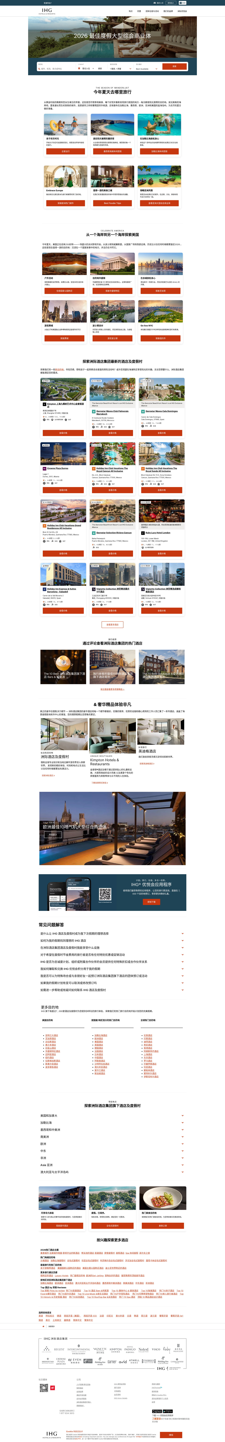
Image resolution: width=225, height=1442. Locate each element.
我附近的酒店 (46, 1275)
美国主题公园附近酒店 (93, 1268)
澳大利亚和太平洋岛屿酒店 (88, 1283)
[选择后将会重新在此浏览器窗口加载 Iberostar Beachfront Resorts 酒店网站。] (48, 1361)
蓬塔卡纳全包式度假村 (156, 1260)
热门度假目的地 (77, 1275)
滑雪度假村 (109, 1253)
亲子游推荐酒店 (47, 1268)
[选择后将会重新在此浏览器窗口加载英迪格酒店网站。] (130, 1349)
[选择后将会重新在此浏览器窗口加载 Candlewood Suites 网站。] (177, 1361)
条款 (80, 1436)
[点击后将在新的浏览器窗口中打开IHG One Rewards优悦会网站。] (168, 1368)
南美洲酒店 (128, 1283)
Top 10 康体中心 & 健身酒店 (125, 1290)
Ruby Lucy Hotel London (158, 533)
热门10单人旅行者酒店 (166, 1294)
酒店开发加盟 (81, 1395)
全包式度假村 (73, 1260)
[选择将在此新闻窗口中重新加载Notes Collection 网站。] (143, 1349)
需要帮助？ (81, 1405)
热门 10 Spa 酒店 (127, 1297)
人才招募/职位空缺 (83, 1384)
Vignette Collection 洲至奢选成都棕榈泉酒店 (163, 590)
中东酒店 (139, 1283)
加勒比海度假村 (58, 1260)
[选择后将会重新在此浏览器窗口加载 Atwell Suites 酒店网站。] (134, 1361)
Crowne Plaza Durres (57, 468)
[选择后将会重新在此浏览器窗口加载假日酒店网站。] (100, 1361)
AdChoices (156, 1387)
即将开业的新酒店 (71, 1253)
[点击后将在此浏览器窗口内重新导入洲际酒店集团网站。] (55, 1339)
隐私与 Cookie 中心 (159, 1395)
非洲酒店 (150, 1283)
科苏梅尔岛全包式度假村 (111, 1260)
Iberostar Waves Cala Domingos (162, 411)
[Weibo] (52, 1388)
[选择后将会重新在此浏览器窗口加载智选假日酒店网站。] (87, 1361)
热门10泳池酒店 (77, 1297)
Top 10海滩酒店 (148, 1290)
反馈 (153, 1402)
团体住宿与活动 (152, 11)
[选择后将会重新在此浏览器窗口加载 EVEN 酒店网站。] (74, 1361)
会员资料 (117, 1394)
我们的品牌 (168, 11)
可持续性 (117, 1391)
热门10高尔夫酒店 (66, 1294)
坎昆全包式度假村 (90, 1260)
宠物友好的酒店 (112, 1275)
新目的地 (59, 369)
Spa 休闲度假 (132, 1253)
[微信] (44, 1387)
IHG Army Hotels (120, 1398)
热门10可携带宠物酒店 (143, 1294)
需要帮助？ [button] (48, 3)
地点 (131, 11)
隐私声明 (78, 1439)
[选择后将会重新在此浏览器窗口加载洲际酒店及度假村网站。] (79, 1349)
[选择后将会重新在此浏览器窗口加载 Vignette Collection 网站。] (100, 1348)
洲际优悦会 (182, 11)
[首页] (43, 1326)
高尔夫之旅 (144, 1253)
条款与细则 (156, 1384)
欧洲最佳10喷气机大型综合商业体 (75, 827)
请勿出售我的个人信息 (160, 1398)
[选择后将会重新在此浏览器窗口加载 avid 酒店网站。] (123, 1361)
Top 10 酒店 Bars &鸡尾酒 (96, 1290)
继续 (171, 1435)
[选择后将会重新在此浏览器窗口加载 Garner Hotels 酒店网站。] (112, 1361)
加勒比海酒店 (46, 1283)
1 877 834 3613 (67, 1413)
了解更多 (156, 1418)
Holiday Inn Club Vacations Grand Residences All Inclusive (64, 526)
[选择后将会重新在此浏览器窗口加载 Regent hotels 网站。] (59, 1349)
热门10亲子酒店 (166, 1290)
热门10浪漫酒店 (73, 1290)
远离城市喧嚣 (55, 1253)
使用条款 (155, 1391)
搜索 (174, 66)
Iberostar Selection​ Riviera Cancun (114, 533)
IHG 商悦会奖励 (120, 1384)
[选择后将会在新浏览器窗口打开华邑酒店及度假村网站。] (178, 1349)
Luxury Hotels (61, 1275)
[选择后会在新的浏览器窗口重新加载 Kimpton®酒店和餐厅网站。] (115, 1349)
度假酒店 (120, 1253)
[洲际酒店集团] (47, 11)
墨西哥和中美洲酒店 (111, 1283)
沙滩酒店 (44, 1260)
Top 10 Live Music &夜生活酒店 (93, 1294)
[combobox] (57, 68)
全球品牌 (80, 1391)
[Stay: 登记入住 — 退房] (91, 68)
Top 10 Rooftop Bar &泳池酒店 (102, 1297)
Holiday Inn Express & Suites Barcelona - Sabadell (61, 590)
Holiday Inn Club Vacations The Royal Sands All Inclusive (161, 469)
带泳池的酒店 (87, 1253)
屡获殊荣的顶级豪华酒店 (132, 1275)
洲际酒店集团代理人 (84, 1402)
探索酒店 (80, 1388)
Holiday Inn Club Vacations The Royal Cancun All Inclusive (112, 469)
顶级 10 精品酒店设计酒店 (150, 1297)
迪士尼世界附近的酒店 (115, 1268)
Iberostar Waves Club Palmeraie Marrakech (112, 412)
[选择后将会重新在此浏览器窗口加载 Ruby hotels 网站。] (166, 1349)
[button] (182, 3)
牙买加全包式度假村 (134, 1260)
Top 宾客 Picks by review (52, 1290)
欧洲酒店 (59, 1283)
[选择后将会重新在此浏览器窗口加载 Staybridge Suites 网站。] (149, 1361)
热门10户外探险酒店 (120, 1294)
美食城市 (44, 1253)
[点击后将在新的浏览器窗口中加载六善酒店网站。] (46, 1349)
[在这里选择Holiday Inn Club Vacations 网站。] (163, 1361)
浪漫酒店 (99, 1253)
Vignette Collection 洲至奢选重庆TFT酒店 (112, 590)
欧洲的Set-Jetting (95, 1275)
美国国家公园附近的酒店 (69, 1268)
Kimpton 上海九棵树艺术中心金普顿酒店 (65, 405)
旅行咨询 (117, 1387)
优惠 (139, 11)
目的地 (40, 64)
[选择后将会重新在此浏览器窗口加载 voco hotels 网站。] (156, 1349)
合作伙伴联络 (81, 1398)
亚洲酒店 (69, 1283)
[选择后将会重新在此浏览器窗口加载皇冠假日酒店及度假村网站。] (61, 1361)
